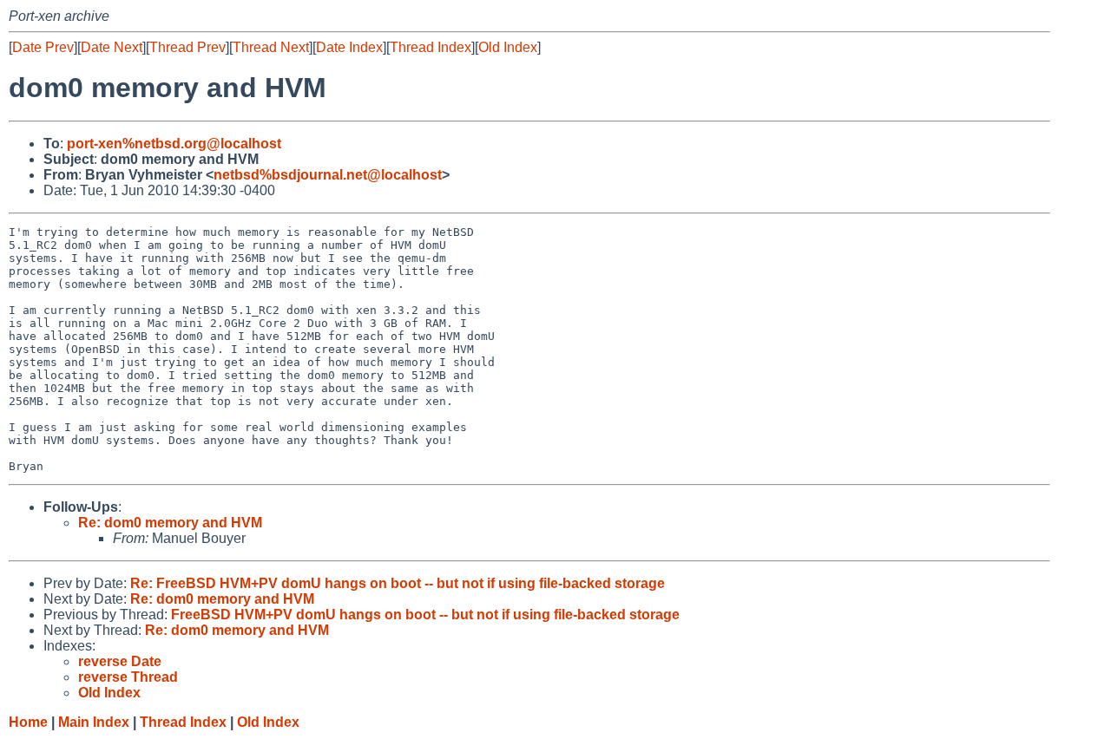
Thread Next (271, 47)
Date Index (349, 47)
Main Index (93, 722)
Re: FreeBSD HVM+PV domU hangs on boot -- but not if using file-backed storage (397, 583)
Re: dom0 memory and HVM (170, 522)
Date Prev (43, 47)
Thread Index (430, 47)
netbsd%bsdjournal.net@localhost (328, 174)
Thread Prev (187, 47)
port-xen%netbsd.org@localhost (174, 143)
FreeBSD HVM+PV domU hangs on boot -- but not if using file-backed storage (425, 614)
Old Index (507, 47)
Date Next (111, 47)
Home (28, 722)
